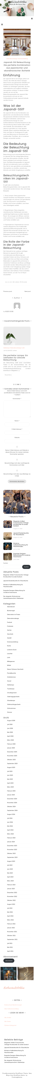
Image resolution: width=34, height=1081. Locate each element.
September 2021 (12, 939)
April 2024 (10, 830)
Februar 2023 (11, 885)
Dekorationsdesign (11, 58)
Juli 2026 (9, 724)
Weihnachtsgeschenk (13, 704)
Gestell (9, 638)
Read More (8, 354)
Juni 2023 (10, 869)
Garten (9, 630)
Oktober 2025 (11, 759)
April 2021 (10, 951)
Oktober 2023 (11, 853)
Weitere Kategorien (10, 1025)
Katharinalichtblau (17, 1)
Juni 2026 (10, 728)
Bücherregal (11, 610)
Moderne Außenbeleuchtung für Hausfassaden (20, 544)
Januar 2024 (11, 842)
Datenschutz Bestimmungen (13, 1005)
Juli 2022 (9, 908)
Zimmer (9, 712)
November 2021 (12, 931)
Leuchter (9, 653)
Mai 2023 (10, 873)
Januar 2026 (11, 748)
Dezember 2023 (12, 845)
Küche (9, 646)
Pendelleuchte (11, 673)
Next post (28, 291)
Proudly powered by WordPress (12, 1073)
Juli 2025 (9, 771)
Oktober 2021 (11, 935)
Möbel (9, 665)
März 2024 (10, 834)
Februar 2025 (11, 791)
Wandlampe (11, 700)
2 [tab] (16, 384)
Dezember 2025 (12, 752)
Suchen (5, 563)
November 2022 (12, 896)
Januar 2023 (11, 888)
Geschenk (10, 634)
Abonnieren (8, 960)
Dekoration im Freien (13, 614)
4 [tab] (20, 384)
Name (17, 421)
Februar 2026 (11, 744)
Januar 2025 (11, 795)
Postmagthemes (17, 1077)
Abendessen (11, 606)
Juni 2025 (10, 775)
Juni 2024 (10, 822)
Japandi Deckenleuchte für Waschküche (21, 533)
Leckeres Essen (12, 649)
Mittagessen (11, 661)
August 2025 (11, 767)
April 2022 (10, 916)
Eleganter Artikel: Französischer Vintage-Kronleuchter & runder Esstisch (21, 523)
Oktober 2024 (11, 806)
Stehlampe (10, 685)
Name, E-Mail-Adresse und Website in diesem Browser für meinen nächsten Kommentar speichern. (17, 452)
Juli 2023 (9, 865)
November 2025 (12, 756)
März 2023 (10, 881)
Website (17, 437)
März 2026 (10, 740)
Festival (9, 622)
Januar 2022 (11, 928)
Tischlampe (10, 689)
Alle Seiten (7, 1021)
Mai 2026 (10, 732)
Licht (8, 657)
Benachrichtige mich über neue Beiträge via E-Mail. (17, 475)
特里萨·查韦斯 (9, 311)
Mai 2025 (10, 779)
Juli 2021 (9, 943)
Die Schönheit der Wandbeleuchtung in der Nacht (16, 339)
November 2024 (12, 802)
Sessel (9, 681)
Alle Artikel (7, 1017)
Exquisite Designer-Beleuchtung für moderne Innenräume (21, 555)
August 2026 (11, 720)
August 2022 (11, 904)
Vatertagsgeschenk (13, 696)
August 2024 (11, 814)
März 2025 (10, 787)
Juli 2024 (9, 818)
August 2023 (11, 861)
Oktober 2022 (11, 900)
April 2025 (10, 783)
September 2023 (12, 857)
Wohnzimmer (11, 708)
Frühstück (10, 626)
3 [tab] (18, 384)
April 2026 (10, 736)
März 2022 (10, 920)
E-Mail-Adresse (17, 429)
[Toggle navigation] (2, 24)
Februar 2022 (11, 924)
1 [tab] (13, 384)
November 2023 (12, 849)
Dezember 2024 (12, 799)
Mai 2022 (10, 912)
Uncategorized (11, 692)
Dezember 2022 (12, 892)
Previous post (7, 291)
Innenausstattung (23, 58)
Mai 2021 (10, 947)
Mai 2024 (10, 826)
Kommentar (17, 398)
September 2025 (12, 763)
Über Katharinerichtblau (11, 1009)
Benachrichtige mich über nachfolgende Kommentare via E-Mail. (17, 464)
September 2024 (12, 810)
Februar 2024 (11, 838)
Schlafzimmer (11, 677)
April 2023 (10, 877)
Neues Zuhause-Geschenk (15, 669)
